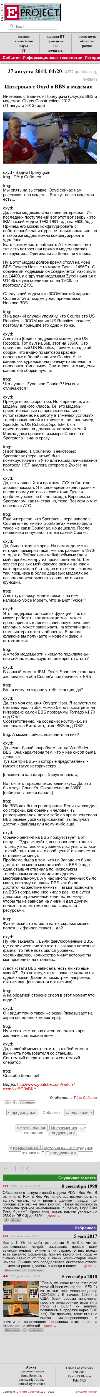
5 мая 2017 (53, 1236)
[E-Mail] (25, 1168)
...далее (51, 1216)
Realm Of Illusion (79, 1376)
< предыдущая (23, 1112)
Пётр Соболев (85, 1098)
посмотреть (87, 36)
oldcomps (27, 1102)
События (12, 57)
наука (23, 45)
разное (87, 45)
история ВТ (55, 36)
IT (24, 50)
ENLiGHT (79, 1372)
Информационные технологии (52, 57)
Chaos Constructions (79, 1368)
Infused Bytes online (31, 1384)
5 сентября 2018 (53, 1276)
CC (55, 45)
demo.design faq (31, 1375)
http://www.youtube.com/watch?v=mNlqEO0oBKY (39, 1086)
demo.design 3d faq (31, 1379)
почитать (55, 50)
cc (7, 1102)
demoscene (12, 1270)
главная (24, 36)
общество (87, 41)
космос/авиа (24, 41)
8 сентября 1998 (53, 1186)
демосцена (55, 41)
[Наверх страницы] (15, 1168)
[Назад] (6, 1168)
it (14, 1102)
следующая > (79, 1112)
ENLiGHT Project (86, 1391)
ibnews (15, 1220)
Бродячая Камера (31, 1371)
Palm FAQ (79, 1380)
